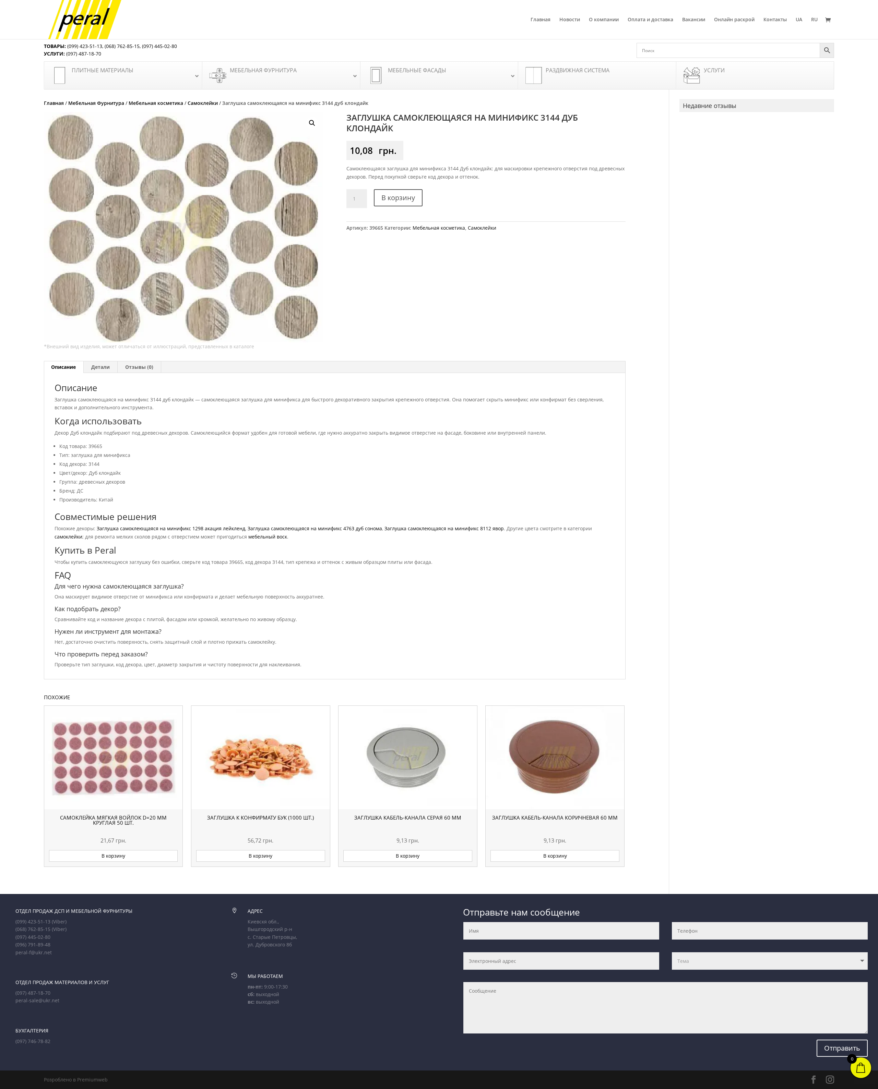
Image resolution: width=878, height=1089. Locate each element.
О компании (604, 20)
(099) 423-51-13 (84, 46)
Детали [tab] (100, 367)
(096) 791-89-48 (32, 944)
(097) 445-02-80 (159, 46)
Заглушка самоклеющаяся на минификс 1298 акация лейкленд (171, 528)
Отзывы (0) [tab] (139, 367)
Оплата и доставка (650, 20)
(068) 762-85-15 (122, 46)
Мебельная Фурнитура (96, 103)
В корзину (398, 197)
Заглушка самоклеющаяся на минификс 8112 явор (444, 528)
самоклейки (68, 536)
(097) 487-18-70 (83, 53)
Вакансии (693, 20)
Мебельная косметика (156, 103)
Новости (569, 20)
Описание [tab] (63, 367)
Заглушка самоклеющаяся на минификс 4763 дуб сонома (315, 528)
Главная (540, 20)
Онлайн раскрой (734, 20)
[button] (312, 123)
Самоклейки (203, 103)
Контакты (775, 20)
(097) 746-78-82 (32, 1041)
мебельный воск (267, 536)
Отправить (842, 1048)
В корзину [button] (113, 855)
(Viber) (59, 921)
